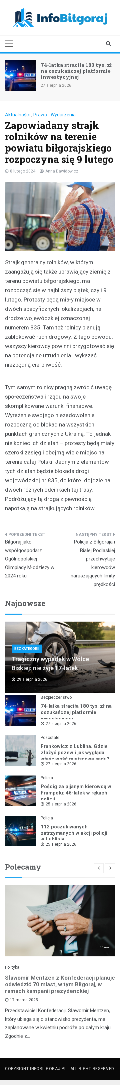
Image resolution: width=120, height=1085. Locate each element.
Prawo (40, 114)
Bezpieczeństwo (56, 697)
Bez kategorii (26, 649)
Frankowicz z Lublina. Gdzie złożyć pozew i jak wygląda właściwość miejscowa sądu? (75, 752)
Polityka (12, 967)
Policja (47, 778)
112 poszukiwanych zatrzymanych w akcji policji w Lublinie (74, 833)
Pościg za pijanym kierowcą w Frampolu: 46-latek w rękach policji (76, 793)
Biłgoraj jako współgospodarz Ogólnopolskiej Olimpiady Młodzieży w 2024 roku (29, 559)
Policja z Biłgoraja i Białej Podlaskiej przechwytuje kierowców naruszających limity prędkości (93, 563)
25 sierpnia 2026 (61, 804)
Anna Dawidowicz (61, 171)
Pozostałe (50, 737)
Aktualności (17, 114)
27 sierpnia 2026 (61, 723)
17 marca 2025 (24, 1000)
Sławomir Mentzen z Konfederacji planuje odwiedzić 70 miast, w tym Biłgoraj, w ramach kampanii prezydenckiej (60, 984)
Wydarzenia (63, 114)
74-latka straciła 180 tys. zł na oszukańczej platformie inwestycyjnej (76, 70)
